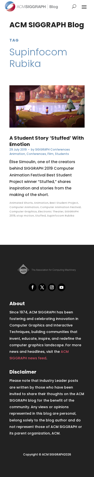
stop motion (25, 215)
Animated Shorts (21, 203)
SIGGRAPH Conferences (52, 149)
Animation (17, 154)
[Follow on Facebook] (32, 287)
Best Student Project (64, 203)
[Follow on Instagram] (52, 287)
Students (62, 154)
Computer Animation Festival (60, 207)
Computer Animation (24, 207)
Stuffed (40, 215)
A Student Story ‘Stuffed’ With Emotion (46, 141)
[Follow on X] (42, 287)
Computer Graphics (23, 211)
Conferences (36, 154)
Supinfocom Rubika (60, 215)
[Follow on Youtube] (61, 287)
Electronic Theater (50, 211)
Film (50, 154)
